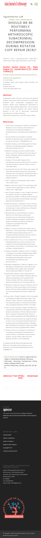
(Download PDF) (28, 376)
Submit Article (7, 435)
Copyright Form (7, 448)
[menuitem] (30, 4)
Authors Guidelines (9, 438)
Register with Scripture (10, 444)
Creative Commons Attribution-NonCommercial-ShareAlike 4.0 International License (19, 415)
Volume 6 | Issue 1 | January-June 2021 (20, 19)
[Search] (30, 4)
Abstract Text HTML (14, 375)
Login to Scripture (8, 441)
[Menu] (35, 4)
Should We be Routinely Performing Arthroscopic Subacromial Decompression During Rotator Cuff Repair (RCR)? (20, 36)
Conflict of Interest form (10, 451)
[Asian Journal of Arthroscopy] (17, 4)
